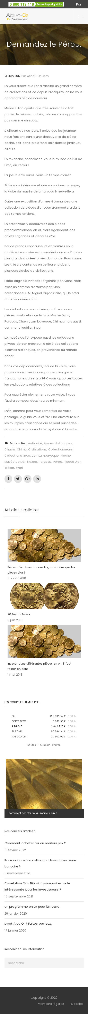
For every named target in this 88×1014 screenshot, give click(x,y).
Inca (27, 455)
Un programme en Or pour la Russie (32, 906)
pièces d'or (72, 461)
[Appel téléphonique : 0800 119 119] (36, 3)
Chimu (22, 449)
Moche (66, 455)
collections (13, 455)
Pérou (57, 461)
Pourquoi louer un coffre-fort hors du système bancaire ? (40, 863)
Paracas (45, 461)
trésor (9, 467)
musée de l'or (15, 461)
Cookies (77, 1004)
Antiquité (35, 443)
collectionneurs (60, 449)
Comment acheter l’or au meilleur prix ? (32, 813)
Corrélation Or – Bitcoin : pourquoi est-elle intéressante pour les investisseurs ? (37, 886)
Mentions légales (51, 1004)
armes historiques (58, 443)
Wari (19, 467)
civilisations (37, 449)
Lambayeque (48, 455)
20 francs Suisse (19, 614)
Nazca (32, 461)
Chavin (10, 449)
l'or (34, 455)
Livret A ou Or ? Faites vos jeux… (29, 923)
